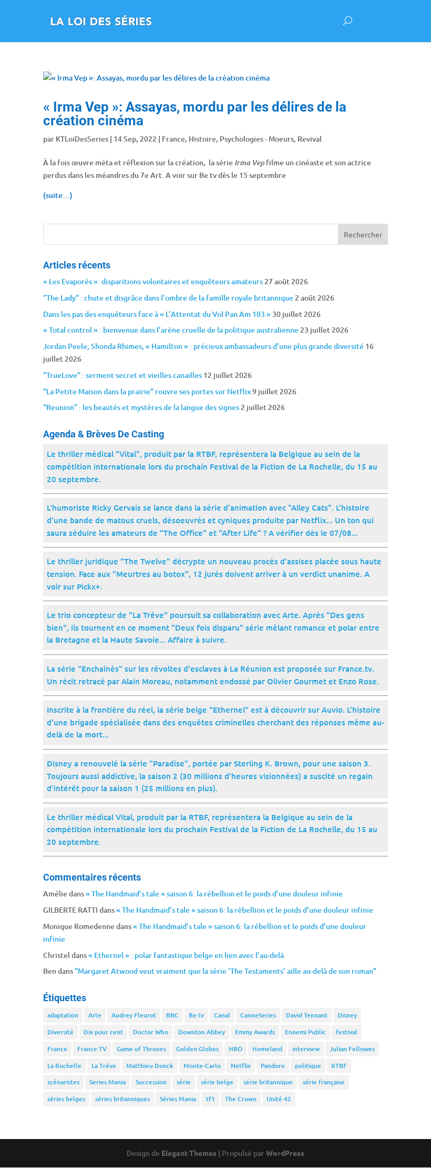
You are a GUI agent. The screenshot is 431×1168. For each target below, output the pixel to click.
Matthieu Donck (149, 1065)
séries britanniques (122, 1098)
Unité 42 (278, 1098)
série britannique (268, 1081)
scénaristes (63, 1081)
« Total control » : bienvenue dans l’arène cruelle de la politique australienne (171, 330)
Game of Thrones (141, 1048)
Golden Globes (197, 1048)
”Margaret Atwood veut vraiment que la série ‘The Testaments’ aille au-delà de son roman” (225, 971)
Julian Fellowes (352, 1048)
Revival (309, 139)
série (184, 1081)
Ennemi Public (305, 1031)
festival (346, 1031)
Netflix (241, 1065)
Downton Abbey (201, 1031)
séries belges (66, 1098)
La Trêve (103, 1065)
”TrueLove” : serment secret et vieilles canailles (122, 375)
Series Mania (107, 1081)
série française (324, 1081)
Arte (94, 1015)
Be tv (196, 1015)
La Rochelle (64, 1065)
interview (306, 1048)
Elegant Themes (189, 1152)
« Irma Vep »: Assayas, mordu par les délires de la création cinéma (194, 113)
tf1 (210, 1098)
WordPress (285, 1152)
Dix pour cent (103, 1031)
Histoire (202, 139)
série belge (217, 1081)
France (173, 139)
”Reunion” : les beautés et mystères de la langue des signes (141, 407)
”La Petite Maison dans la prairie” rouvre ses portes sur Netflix (147, 391)
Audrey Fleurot (133, 1015)
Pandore (273, 1065)
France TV (92, 1048)
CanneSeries (258, 1015)
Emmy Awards (255, 1031)
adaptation (62, 1015)
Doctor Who (150, 1031)
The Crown (240, 1098)
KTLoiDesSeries (82, 139)
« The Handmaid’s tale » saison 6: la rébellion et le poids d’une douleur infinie (214, 894)
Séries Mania (178, 1098)
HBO (235, 1048)
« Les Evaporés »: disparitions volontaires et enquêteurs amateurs (153, 281)
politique (308, 1065)
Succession (151, 1081)
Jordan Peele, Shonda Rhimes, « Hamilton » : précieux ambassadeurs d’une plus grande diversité (203, 346)
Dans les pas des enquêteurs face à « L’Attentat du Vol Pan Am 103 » (157, 314)
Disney (347, 1015)
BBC (172, 1015)
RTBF (339, 1065)
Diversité (60, 1031)
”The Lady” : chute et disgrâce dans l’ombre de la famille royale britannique (168, 298)
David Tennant (306, 1015)
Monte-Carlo (202, 1065)
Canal (222, 1015)
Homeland (267, 1048)
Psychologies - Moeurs (257, 139)
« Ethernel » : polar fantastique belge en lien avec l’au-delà (186, 955)
